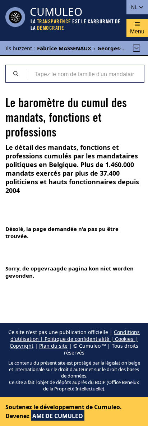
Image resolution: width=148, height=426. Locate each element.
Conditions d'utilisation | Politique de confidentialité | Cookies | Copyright (75, 339)
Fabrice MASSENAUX (64, 48)
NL (135, 7)
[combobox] (85, 73)
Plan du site (53, 345)
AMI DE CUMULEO (57, 416)
